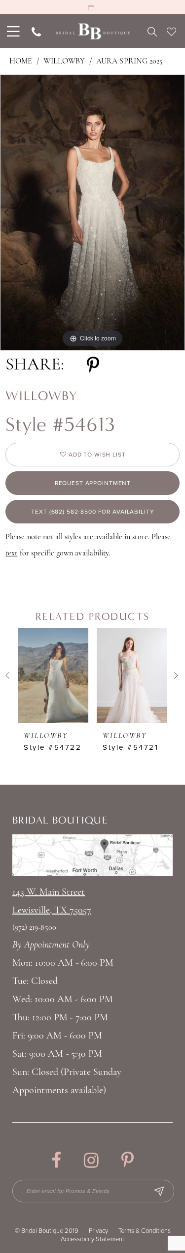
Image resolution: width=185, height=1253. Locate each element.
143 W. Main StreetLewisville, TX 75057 (51, 901)
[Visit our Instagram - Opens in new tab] (91, 1160)
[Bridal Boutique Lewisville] (92, 31)
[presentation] (53, 675)
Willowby (64, 61)
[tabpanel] (92, 212)
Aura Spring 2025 (129, 61)
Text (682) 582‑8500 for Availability (92, 511)
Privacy (98, 1231)
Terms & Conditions (144, 1231)
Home (20, 61)
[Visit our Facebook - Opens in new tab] (56, 1160)
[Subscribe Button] (159, 1191)
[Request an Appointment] (92, 7)
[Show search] (152, 31)
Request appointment (93, 483)
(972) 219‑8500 (34, 928)
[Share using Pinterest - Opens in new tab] (93, 365)
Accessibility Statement (92, 1239)
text (11, 553)
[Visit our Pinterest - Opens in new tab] (127, 1160)
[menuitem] (12, 31)
